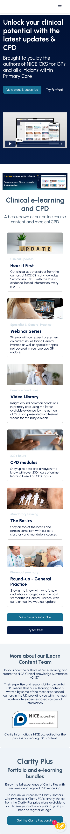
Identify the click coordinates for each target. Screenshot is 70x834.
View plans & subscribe (22, 89)
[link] (54, 89)
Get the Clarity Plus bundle (35, 820)
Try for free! (35, 630)
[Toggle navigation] (60, 7)
